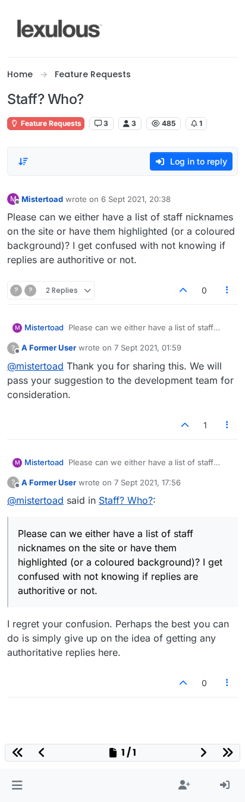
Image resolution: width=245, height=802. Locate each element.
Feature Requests (50, 123)
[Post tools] (227, 290)
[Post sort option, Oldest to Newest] (23, 161)
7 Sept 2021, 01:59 (147, 347)
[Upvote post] (183, 290)
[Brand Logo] (60, 28)
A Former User (48, 347)
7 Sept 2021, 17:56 (147, 482)
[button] (17, 785)
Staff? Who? (126, 500)
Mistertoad (42, 199)
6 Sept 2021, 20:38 (136, 199)
